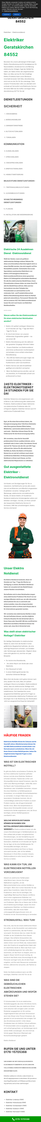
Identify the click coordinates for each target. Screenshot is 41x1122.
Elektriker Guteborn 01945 (15, 1108)
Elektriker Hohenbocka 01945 (16, 1102)
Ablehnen (16, 14)
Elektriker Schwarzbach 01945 (16, 1105)
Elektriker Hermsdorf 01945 (15, 1112)
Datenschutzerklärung (11, 11)
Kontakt (11, 1092)
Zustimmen (7, 14)
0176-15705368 (15, 1052)
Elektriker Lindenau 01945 (15, 1099)
